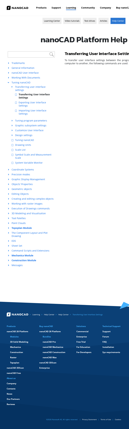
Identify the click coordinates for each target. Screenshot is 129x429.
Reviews (11, 404)
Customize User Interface (29, 130)
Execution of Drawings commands (31, 208)
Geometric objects (22, 189)
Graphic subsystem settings (30, 125)
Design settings (23, 135)
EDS (14, 240)
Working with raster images (27, 203)
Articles (103, 20)
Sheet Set (17, 245)
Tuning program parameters (31, 120)
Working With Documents (26, 77)
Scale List (20, 149)
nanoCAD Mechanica (53, 347)
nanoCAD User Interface (25, 72)
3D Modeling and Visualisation (29, 213)
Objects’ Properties (22, 184)
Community (88, 7)
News (9, 393)
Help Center (118, 20)
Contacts (11, 388)
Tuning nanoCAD (21, 82)
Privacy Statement (89, 419)
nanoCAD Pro (49, 341)
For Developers (83, 352)
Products (41, 7)
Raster (13, 357)
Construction (16, 352)
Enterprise (44, 367)
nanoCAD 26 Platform (17, 331)
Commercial (82, 331)
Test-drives (89, 20)
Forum (105, 336)
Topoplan (14, 362)
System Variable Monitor (29, 162)
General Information (23, 67)
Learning (71, 7)
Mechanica (15, 347)
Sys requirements (111, 352)
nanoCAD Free (14, 373)
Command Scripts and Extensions (30, 250)
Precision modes (21, 174)
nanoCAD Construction (54, 352)
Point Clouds (19, 223)
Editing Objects (20, 193)
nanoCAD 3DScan (15, 367)
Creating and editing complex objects (33, 198)
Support (56, 7)
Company (105, 7)
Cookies (118, 419)
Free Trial (81, 341)
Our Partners (13, 399)
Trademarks (18, 63)
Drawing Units (23, 144)
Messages (17, 265)
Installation (108, 347)
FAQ (104, 341)
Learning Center (52, 20)
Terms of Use (106, 419)
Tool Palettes (19, 218)
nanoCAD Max (50, 357)
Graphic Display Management (28, 179)
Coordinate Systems (23, 169)
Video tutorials (72, 20)
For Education (83, 347)
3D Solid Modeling (19, 341)
